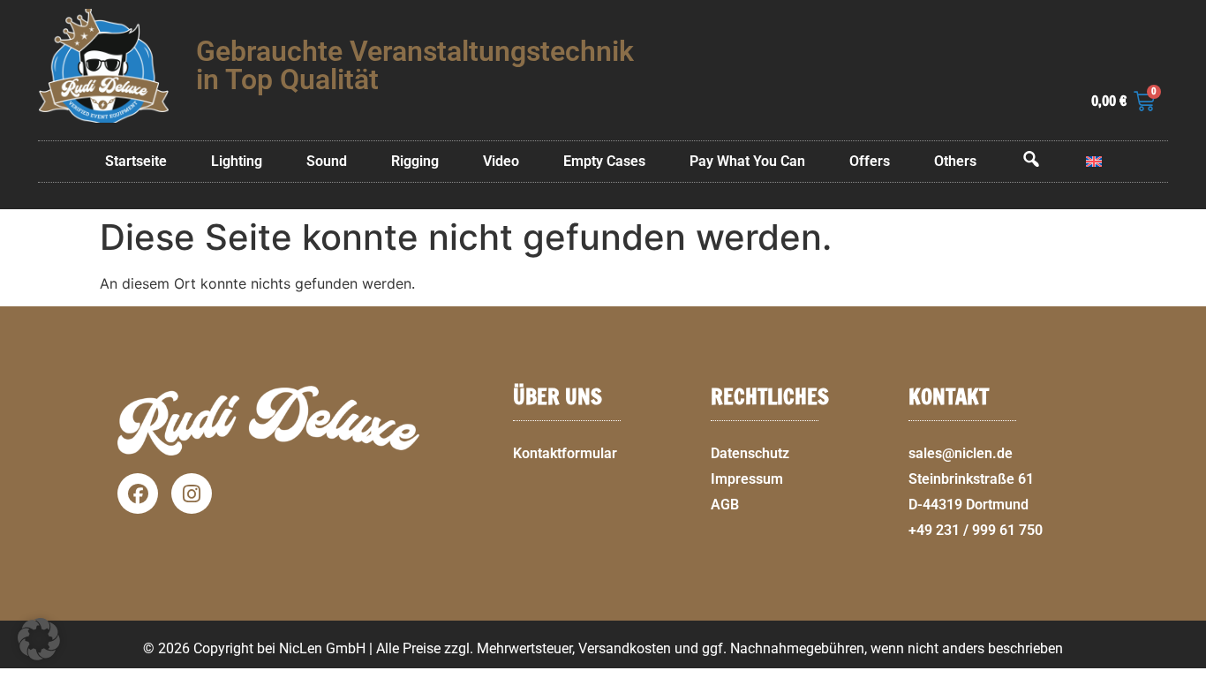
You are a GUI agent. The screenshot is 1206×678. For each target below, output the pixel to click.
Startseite (136, 161)
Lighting (236, 161)
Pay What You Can (747, 161)
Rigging (415, 161)
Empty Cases (604, 161)
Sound (326, 161)
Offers (869, 161)
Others (955, 161)
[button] (1185, 667)
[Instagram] (191, 493)
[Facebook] (137, 493)
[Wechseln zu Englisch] (1094, 161)
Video (501, 161)
